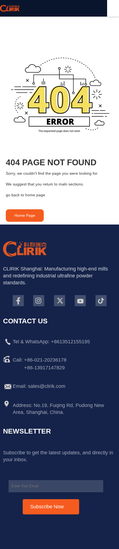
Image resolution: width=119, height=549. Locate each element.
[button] (24, 215)
